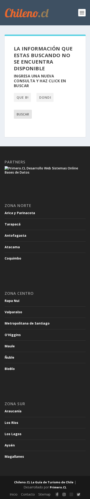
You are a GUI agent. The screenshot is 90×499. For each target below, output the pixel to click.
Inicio (14, 494)
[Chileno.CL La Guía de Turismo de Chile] (27, 12)
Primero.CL (58, 487)
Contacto (28, 494)
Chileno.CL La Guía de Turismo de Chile (43, 482)
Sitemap (44, 494)
